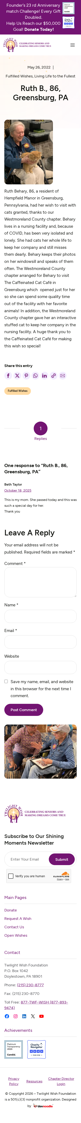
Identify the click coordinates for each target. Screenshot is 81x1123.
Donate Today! (39, 29)
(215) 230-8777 (30, 985)
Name (11, 604)
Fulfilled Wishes (19, 76)
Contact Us (14, 927)
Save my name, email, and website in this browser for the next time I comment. (42, 688)
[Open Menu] (72, 45)
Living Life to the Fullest (54, 76)
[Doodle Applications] (43, 1106)
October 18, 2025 (17, 490)
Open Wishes (15, 935)
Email (10, 630)
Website (11, 656)
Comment (15, 563)
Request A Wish (17, 918)
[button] (8, 376)
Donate (10, 910)
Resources (34, 1081)
